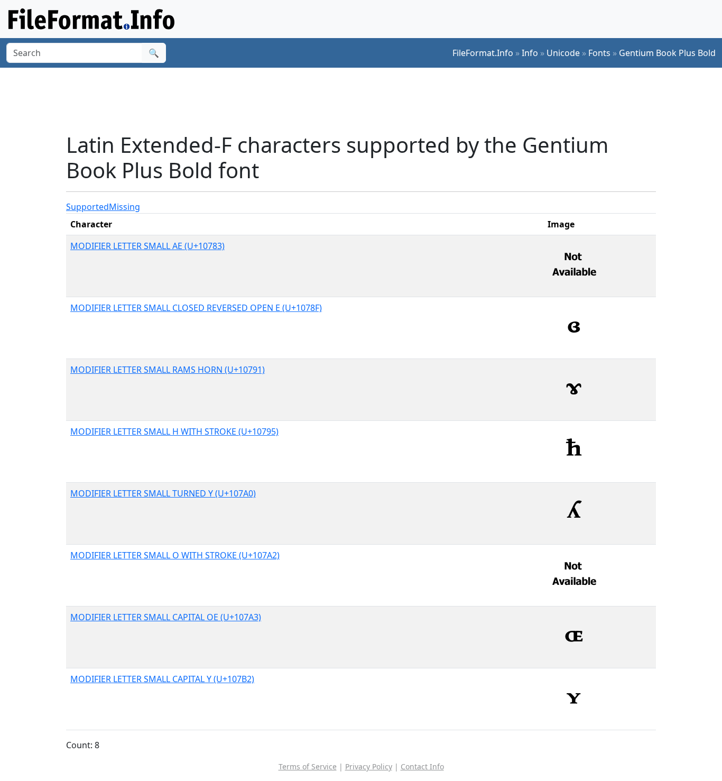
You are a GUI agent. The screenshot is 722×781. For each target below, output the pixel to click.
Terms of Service (308, 766)
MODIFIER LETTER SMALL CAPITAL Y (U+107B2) (162, 679)
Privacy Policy (368, 766)
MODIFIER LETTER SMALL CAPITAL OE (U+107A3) (165, 617)
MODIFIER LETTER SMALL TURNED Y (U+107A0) (163, 493)
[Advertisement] (367, 100)
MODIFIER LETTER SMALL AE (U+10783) (147, 246)
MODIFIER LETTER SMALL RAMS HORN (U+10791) (167, 369)
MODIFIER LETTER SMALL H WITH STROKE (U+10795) (174, 431)
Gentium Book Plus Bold (667, 53)
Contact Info (422, 766)
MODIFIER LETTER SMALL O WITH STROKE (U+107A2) (175, 555)
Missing (124, 207)
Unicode (563, 53)
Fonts (599, 53)
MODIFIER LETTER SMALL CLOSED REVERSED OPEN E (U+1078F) (196, 308)
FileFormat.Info (482, 53)
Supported (87, 207)
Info (530, 53)
